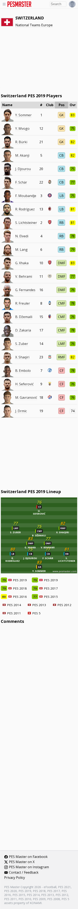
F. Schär (21, 182)
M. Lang (21, 249)
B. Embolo (23, 370)
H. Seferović (24, 384)
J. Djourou (23, 169)
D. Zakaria (23, 330)
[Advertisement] (39, 60)
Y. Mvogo (22, 128)
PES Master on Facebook (28, 857)
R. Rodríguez (25, 209)
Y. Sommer (23, 115)
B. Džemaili (23, 317)
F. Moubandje (25, 195)
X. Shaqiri (22, 357)
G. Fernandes (25, 290)
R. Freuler (22, 303)
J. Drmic (21, 411)
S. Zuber (21, 343)
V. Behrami (23, 276)
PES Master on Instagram (29, 867)
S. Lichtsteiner (26, 222)
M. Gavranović (26, 397)
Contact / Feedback (23, 873)
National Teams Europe (34, 25)
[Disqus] (39, 683)
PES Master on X (22, 862)
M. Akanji (22, 155)
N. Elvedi (21, 236)
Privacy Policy (14, 878)
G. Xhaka (21, 263)
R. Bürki (21, 142)
